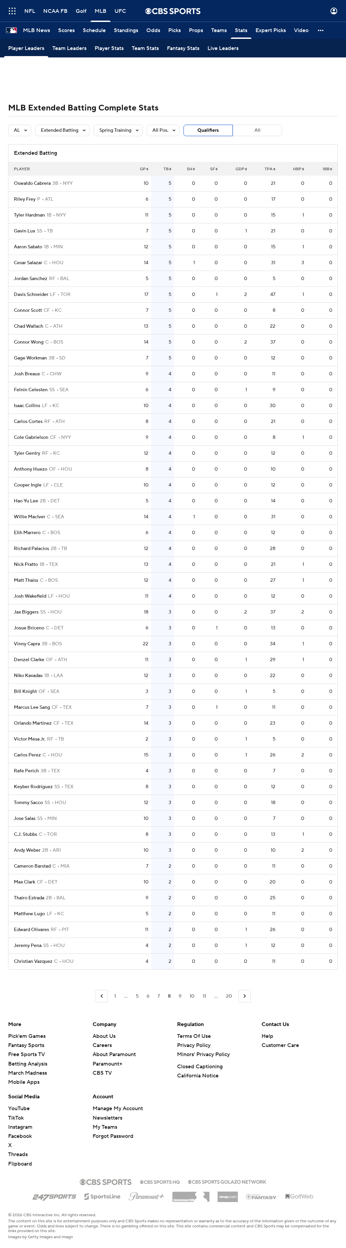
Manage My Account (118, 1108)
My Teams (105, 1127)
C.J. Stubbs (25, 834)
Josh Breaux (27, 374)
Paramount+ (107, 1063)
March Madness (27, 1073)
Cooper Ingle (28, 485)
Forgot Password (113, 1136)
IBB (326, 169)
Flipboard (20, 1163)
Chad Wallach (28, 326)
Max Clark (24, 882)
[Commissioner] (190, 1194)
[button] (12, 11)
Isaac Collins (27, 406)
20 (229, 996)
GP (143, 169)
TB (166, 169)
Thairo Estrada (29, 898)
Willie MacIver (29, 517)
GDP (240, 169)
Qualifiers (208, 130)
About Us (104, 1036)
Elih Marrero (27, 533)
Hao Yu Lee (26, 501)
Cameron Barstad (32, 866)
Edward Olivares (31, 930)
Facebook (20, 1136)
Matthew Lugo (29, 914)
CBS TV (102, 1073)
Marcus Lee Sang (32, 707)
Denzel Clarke (29, 660)
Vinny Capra (27, 644)
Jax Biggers (26, 612)
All (257, 130)
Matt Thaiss (26, 580)
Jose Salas (24, 819)
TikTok (16, 1118)
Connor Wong (29, 342)
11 (204, 996)
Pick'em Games (27, 1036)
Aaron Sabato (28, 247)
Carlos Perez (27, 755)
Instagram (20, 1127)
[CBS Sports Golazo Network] (227, 1181)
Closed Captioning (200, 1066)
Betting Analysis (27, 1063)
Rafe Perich (26, 771)
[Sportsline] (102, 1195)
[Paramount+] (146, 1195)
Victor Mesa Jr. (29, 739)
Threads (18, 1154)
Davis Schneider (31, 295)
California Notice (198, 1075)
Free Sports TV (26, 1054)
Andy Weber (27, 850)
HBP (297, 169)
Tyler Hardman (29, 215)
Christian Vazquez (33, 961)
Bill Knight (25, 692)
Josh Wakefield (30, 596)
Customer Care (280, 1045)
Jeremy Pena (28, 946)
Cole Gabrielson (31, 437)
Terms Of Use (194, 1036)
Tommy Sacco (28, 803)
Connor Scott (28, 310)
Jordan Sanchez (30, 279)
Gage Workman (30, 358)
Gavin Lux (24, 231)
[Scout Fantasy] (261, 1196)
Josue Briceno (29, 628)
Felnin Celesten (31, 390)
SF (212, 169)
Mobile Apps (24, 1082)
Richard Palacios (31, 549)
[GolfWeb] (299, 1196)
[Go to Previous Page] (102, 996)
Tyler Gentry (27, 453)
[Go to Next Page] (245, 996)
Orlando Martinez (33, 723)
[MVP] (228, 1194)
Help (267, 1036)
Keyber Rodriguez (33, 787)
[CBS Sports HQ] (160, 1181)
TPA (269, 169)
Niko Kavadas (28, 676)
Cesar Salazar (28, 263)
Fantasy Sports (26, 1045)
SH (189, 169)
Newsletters (107, 1118)
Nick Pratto (26, 564)
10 (192, 996)
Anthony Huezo (30, 469)
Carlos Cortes (28, 422)
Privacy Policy (194, 1045)
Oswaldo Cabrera (32, 183)
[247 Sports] (54, 1195)
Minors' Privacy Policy (203, 1054)
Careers (102, 1045)
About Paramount (114, 1054)
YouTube (19, 1108)
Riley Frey (24, 199)
